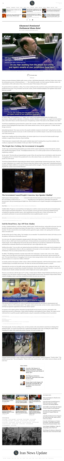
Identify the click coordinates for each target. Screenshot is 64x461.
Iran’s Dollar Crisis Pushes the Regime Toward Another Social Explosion (54, 10)
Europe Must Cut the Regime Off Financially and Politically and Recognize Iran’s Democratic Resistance (34, 384)
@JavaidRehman (15, 321)
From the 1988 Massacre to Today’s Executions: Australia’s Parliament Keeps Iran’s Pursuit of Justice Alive (53, 15)
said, (26, 82)
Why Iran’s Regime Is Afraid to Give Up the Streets (7, 401)
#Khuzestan (36, 316)
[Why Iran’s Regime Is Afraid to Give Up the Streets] (4, 11)
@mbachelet (10, 321)
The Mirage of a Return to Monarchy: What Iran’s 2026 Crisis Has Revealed (35, 377)
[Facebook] (27, 20)
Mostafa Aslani (34, 75)
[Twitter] (30, 20)
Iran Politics (23, 30)
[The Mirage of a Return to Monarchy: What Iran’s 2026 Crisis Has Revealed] (22, 377)
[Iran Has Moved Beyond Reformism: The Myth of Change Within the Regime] (4, 16)
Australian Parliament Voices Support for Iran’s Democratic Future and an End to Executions (34, 15)
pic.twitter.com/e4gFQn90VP (47, 218)
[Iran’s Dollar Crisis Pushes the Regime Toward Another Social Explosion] (44, 11)
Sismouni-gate (23, 199)
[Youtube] (32, 20)
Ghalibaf (21, 198)
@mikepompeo (32, 218)
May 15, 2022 (19, 323)
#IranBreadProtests (5, 316)
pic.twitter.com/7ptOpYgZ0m (24, 321)
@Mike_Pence (26, 218)
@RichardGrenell (38, 218)
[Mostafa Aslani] (28, 75)
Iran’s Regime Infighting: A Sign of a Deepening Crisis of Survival (51, 427)
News (20, 30)
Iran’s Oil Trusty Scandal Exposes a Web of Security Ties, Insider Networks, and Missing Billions (34, 10)
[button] (3, 3)
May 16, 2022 (19, 220)
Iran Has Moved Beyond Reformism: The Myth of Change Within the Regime (14, 15)
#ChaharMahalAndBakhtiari (45, 316)
